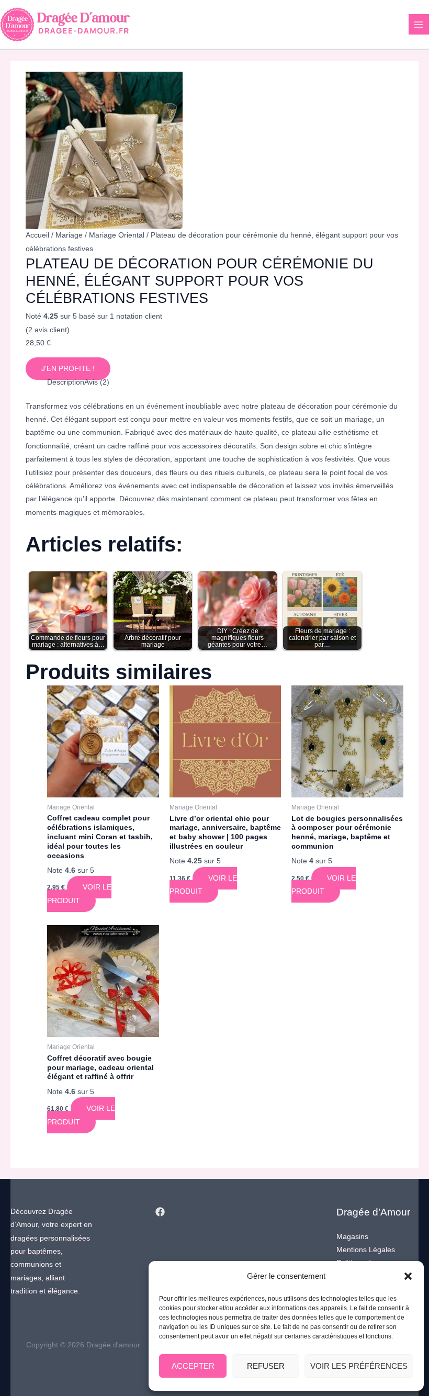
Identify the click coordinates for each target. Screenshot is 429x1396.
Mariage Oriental (116, 235)
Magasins (352, 1237)
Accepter (193, 1365)
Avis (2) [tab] (96, 382)
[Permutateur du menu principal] (419, 24)
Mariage (69, 235)
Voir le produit (79, 893)
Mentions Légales (365, 1250)
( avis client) (48, 330)
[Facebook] (160, 1212)
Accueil (37, 235)
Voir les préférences (359, 1365)
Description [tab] (65, 382)
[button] (408, 1276)
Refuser (266, 1365)
